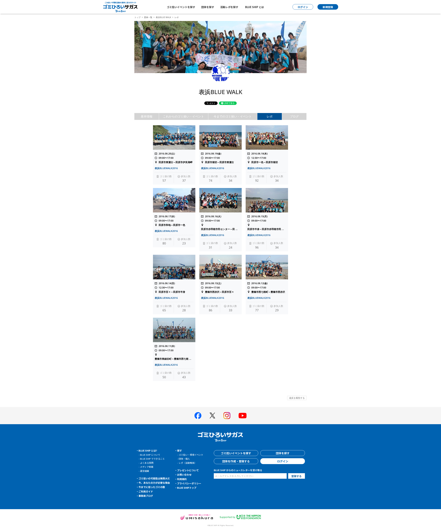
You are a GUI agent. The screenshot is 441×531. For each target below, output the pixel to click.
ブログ (294, 116)
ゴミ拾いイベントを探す (181, 7)
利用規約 (182, 479)
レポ (270, 116)
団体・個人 (184, 458)
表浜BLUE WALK (163, 17)
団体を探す (207, 7)
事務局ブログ (146, 495)
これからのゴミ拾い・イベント (183, 116)
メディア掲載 (146, 466)
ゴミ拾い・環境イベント (191, 454)
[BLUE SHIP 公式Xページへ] (212, 415)
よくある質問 (146, 462)
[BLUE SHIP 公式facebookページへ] (197, 415)
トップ (137, 17)
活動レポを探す (229, 7)
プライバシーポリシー (189, 483)
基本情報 (146, 116)
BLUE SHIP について (150, 454)
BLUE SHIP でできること (152, 458)
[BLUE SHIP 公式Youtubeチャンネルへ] (243, 415)
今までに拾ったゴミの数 (152, 487)
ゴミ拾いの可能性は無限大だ (154, 478)
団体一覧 (148, 17)
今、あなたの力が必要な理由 (154, 482)
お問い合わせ (184, 474)
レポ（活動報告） (188, 462)
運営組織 (144, 471)
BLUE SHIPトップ (186, 487)
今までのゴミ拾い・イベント (233, 116)
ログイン (282, 461)
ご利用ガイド (146, 491)
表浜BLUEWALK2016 (166, 168)
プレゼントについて (188, 470)
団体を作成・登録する (236, 461)
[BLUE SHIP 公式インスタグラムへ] (226, 415)
